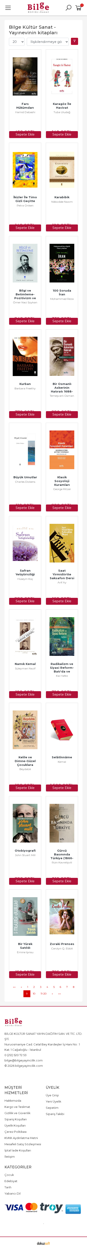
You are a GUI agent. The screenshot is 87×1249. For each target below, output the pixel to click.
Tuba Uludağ (62, 112)
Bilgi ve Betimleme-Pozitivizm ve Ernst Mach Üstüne (25, 298)
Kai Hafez (62, 675)
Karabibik (61, 197)
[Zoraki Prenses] (62, 916)
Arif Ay (62, 582)
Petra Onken (25, 205)
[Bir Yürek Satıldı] (25, 916)
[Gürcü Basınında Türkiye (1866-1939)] (62, 823)
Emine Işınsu (25, 952)
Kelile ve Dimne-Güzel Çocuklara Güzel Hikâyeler (26, 765)
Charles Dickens (25, 481)
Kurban (25, 384)
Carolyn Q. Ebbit (62, 948)
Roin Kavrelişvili (62, 862)
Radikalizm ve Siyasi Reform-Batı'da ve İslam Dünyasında (62, 671)
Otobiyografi (25, 850)
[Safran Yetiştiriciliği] (25, 543)
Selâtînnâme (62, 757)
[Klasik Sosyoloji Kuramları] (62, 449)
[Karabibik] (62, 169)
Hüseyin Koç (25, 578)
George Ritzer (62, 489)
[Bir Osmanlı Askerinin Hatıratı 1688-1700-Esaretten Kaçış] (62, 356)
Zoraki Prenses (62, 944)
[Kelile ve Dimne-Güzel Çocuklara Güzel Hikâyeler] (25, 730)
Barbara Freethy (25, 388)
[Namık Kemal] (25, 636)
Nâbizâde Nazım (62, 201)
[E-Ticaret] (43, 1243)
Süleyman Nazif (25, 668)
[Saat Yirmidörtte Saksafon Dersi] (62, 543)
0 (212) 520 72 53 (15, 1055)
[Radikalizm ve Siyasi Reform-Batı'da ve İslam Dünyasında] (62, 636)
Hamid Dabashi (25, 112)
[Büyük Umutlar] (25, 449)
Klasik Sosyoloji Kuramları (62, 481)
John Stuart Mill (25, 855)
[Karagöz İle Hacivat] (62, 76)
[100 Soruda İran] (62, 263)
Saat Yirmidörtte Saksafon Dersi (62, 574)
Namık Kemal (25, 664)
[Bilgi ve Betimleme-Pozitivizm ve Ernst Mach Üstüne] (25, 263)
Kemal (62, 761)
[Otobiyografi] (25, 823)
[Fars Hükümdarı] (25, 76)
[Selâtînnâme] (62, 730)
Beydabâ (25, 769)
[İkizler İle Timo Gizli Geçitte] (25, 169)
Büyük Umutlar (25, 477)
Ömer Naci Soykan (25, 302)
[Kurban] (25, 356)
